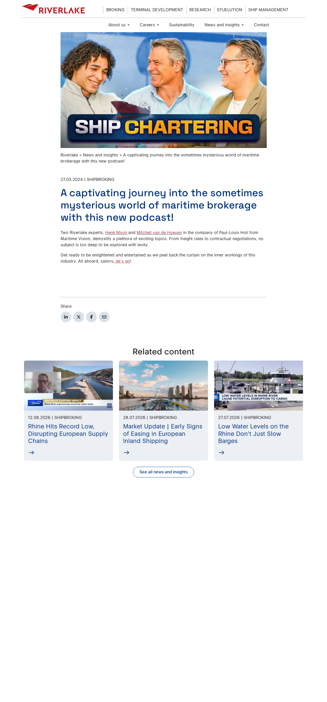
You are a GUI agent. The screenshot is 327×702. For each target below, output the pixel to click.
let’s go (122, 261)
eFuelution (229, 9)
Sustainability (181, 24)
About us (116, 24)
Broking (115, 9)
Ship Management (268, 9)
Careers (147, 24)
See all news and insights (163, 472)
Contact (261, 24)
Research (200, 9)
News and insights (222, 24)
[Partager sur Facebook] (91, 317)
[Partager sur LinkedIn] (66, 317)
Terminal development (157, 9)
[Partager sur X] (78, 317)
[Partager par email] (104, 317)
